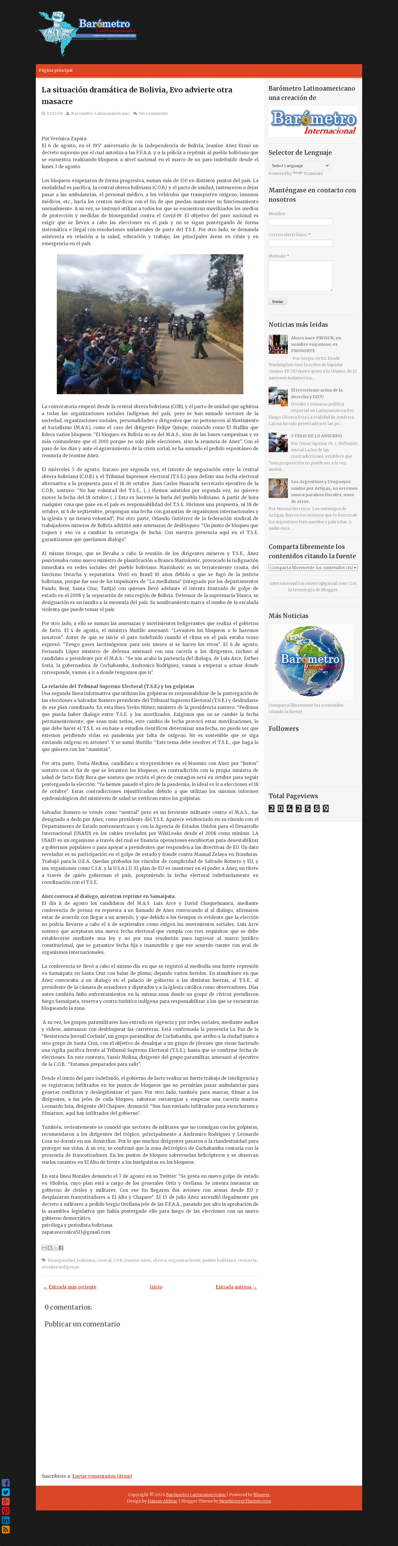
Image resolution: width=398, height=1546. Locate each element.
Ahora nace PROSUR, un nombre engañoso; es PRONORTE (316, 344)
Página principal (56, 70)
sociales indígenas (60, 1267)
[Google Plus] (6, 1501)
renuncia (247, 1260)
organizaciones (184, 1260)
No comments (153, 113)
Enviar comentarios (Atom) (102, 1476)
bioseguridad (61, 1260)
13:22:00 (55, 113)
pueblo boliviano (219, 1260)
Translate (313, 173)
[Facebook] (6, 1483)
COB (117, 1260)
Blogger (329, 589)
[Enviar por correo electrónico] (44, 1248)
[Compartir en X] (55, 1248)
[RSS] (6, 1529)
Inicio (156, 1287)
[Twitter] (6, 1492)
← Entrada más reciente (69, 1287)
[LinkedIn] (6, 1520)
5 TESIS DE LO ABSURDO (316, 435)
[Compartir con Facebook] (61, 1248)
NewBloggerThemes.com (245, 1501)
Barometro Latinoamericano (100, 113)
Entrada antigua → (236, 1287)
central (104, 1260)
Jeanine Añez (137, 1260)
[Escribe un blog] (50, 1248)
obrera (160, 1260)
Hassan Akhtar (162, 1501)
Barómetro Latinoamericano (196, 1494)
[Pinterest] (6, 1511)
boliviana (86, 1260)
